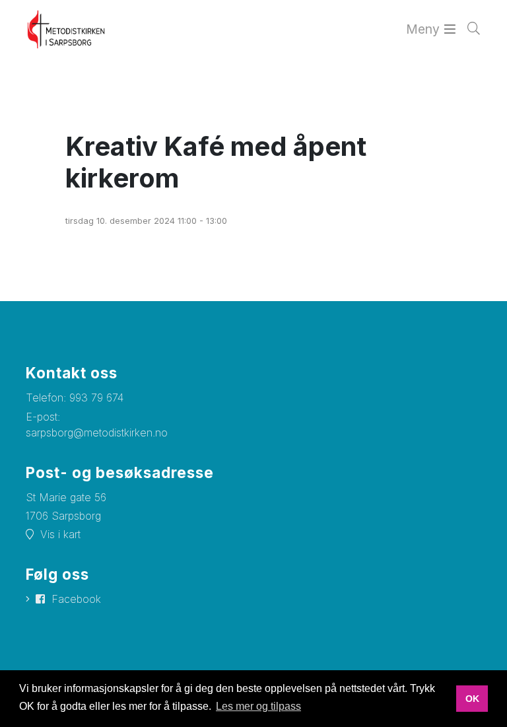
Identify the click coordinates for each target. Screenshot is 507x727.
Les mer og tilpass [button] (258, 706)
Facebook (76, 599)
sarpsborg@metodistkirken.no (97, 432)
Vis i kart (60, 534)
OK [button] (472, 698)
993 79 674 (96, 397)
